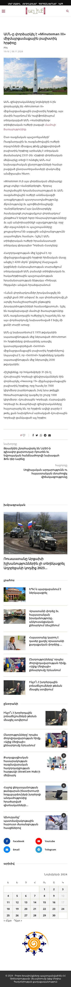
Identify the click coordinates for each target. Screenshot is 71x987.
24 (62, 909)
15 (44, 902)
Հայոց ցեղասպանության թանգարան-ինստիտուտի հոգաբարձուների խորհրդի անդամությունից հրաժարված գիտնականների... (22, 796)
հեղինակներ (29, 3)
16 (53, 902)
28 (34, 915)
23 (53, 909)
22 (44, 909)
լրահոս (9, 580)
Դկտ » (18, 920)
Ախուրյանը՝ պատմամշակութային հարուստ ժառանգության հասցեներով (21, 822)
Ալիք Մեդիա (54, 978)
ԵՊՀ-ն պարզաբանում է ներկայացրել (45, 590)
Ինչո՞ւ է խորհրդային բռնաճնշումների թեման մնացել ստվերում (45, 685)
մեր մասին (14, 3)
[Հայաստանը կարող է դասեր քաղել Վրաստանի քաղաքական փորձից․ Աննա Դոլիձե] (14, 643)
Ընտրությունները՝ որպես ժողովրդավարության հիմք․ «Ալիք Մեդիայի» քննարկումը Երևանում (48, 665)
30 (53, 915)
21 (34, 909)
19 (17, 909)
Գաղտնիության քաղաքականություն (35, 981)
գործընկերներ (48, 3)
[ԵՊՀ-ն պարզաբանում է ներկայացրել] (14, 594)
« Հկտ (8, 920)
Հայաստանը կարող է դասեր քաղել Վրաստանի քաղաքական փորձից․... (46, 641)
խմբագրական (14, 504)
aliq (5, 47)
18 (8, 909)
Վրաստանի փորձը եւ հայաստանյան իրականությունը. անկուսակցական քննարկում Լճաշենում (44, 618)
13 (25, 902)
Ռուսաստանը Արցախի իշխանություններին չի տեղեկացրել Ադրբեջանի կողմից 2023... (34, 563)
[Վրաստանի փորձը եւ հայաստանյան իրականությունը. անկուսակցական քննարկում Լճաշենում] (14, 616)
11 (8, 902)
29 (44, 915)
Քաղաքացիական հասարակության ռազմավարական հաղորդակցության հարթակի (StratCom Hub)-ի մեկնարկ (22, 766)
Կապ (60, 3)
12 (17, 902)
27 (25, 915)
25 (8, 915)
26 (17, 915)
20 (25, 909)
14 (34, 902)
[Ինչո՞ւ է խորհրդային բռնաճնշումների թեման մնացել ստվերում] (14, 687)
